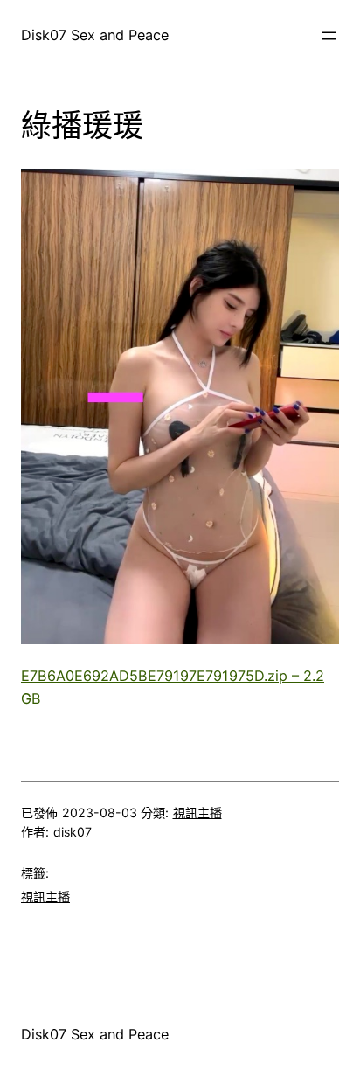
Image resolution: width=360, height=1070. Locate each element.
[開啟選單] (328, 35)
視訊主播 (197, 812)
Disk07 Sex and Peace (95, 35)
